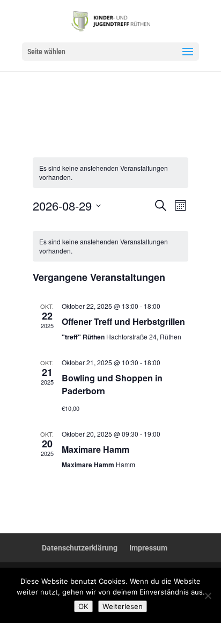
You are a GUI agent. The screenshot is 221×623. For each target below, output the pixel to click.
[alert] (111, 246)
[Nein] (207, 595)
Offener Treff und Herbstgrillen (123, 321)
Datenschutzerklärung (79, 548)
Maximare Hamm (95, 449)
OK (83, 606)
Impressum (148, 548)
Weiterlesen (122, 606)
